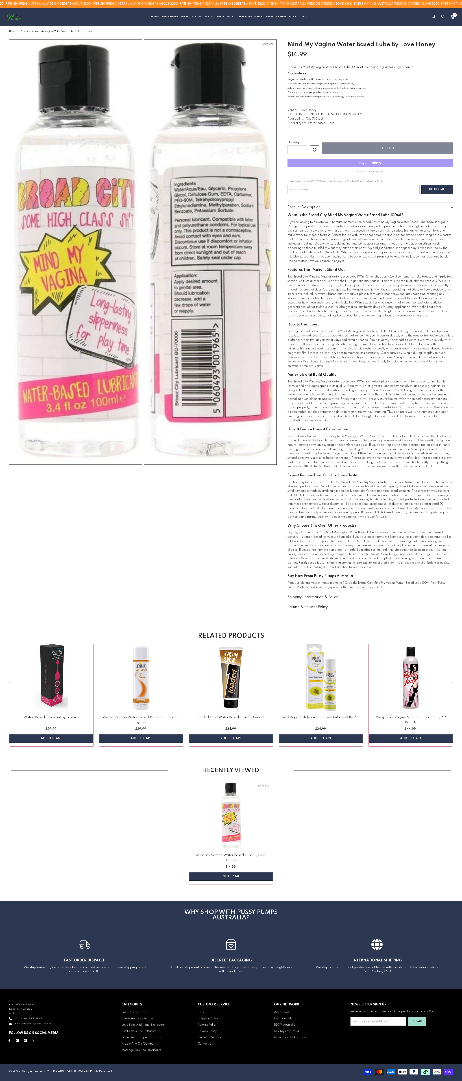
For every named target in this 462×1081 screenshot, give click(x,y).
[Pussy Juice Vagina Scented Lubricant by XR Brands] (411, 677)
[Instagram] (17, 1040)
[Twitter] (33, 1040)
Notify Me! (437, 189)
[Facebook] (9, 1040)
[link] (314, 149)
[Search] (433, 16)
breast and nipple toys (437, 276)
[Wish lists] (443, 16)
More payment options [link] (370, 171)
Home (12, 31)
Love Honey (308, 110)
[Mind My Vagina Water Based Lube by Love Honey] (231, 815)
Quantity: (293, 142)
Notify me (231, 876)
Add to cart (51, 738)
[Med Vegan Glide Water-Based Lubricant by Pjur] (321, 677)
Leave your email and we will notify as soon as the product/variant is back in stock (335, 181)
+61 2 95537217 (33, 1018)
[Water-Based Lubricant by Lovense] (51, 677)
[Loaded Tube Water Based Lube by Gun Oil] (231, 677)
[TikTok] (25, 1040)
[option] (51, 696)
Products (25, 31)
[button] (9, 683)
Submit (416, 1021)
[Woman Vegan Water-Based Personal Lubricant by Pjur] (141, 677)
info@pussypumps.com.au (37, 1024)
